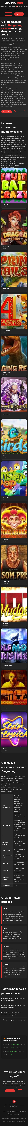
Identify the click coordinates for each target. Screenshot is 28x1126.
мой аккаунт (8, 14)
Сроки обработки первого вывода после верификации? (13, 999)
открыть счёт (19, 14)
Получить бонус (19, 111)
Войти (20, 1091)
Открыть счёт (10, 1091)
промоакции (13, 6)
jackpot (26, 6)
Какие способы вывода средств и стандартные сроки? (13, 1006)
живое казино (4, 6)
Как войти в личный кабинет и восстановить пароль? (11, 1014)
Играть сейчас (7, 111)
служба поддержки (16, 9)
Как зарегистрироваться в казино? (14, 1020)
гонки (8, 9)
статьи (21, 6)
